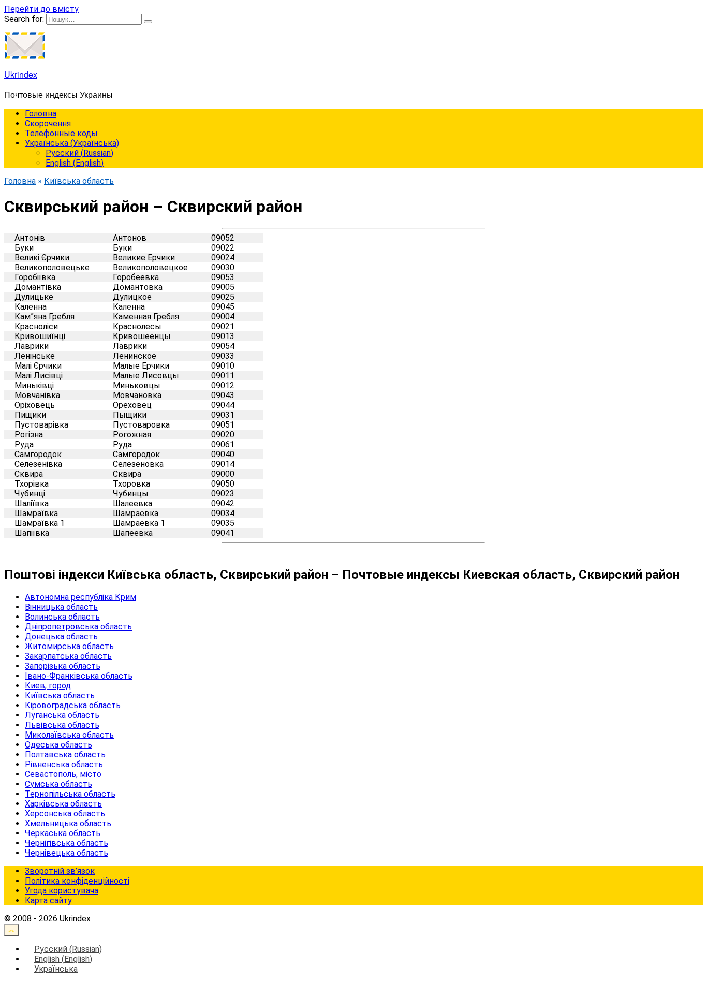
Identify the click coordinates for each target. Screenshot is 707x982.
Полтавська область (65, 754)
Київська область (60, 695)
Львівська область (62, 725)
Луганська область (62, 715)
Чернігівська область (66, 843)
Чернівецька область (66, 853)
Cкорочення (48, 123)
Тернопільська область (70, 794)
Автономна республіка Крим (80, 597)
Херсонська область (65, 813)
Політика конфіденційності (77, 881)
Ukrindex (20, 74)
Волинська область (62, 617)
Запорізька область (62, 666)
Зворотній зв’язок (60, 871)
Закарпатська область (68, 656)
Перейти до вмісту (41, 9)
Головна (40, 114)
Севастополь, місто (63, 774)
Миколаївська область (69, 735)
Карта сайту (48, 900)
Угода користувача (61, 891)
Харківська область (63, 804)
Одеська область (58, 745)
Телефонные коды (61, 133)
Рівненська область (64, 764)
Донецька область (61, 636)
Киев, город (48, 686)
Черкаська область (62, 833)
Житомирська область (69, 646)
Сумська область (58, 784)
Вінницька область (61, 607)
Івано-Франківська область (78, 676)
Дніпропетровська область (78, 627)
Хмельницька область (68, 823)
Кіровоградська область (73, 705)
